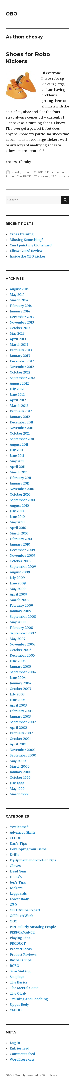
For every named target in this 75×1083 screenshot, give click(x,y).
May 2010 (17, 522)
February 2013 (21, 350)
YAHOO (15, 1010)
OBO (11, 14)
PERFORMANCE (22, 932)
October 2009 (20, 561)
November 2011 (21, 428)
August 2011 (19, 444)
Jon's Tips (18, 882)
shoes (44, 176)
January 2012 (20, 417)
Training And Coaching (29, 999)
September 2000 (23, 755)
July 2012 (17, 389)
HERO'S (16, 877)
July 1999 (17, 783)
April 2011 (17, 467)
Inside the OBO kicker (27, 256)
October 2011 (20, 433)
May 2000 (18, 761)
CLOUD (15, 838)
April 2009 (18, 594)
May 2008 (18, 622)
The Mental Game (24, 988)
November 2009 (22, 555)
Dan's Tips (18, 844)
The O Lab (18, 993)
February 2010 (21, 539)
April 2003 (18, 705)
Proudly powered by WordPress (36, 1075)
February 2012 (21, 411)
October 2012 (20, 372)
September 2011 (22, 439)
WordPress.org (22, 1059)
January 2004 (20, 683)
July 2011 (16, 450)
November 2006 (22, 644)
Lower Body (19, 899)
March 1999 (19, 794)
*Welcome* (19, 827)
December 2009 (22, 550)
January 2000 (20, 772)
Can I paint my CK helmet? (31, 245)
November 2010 (22, 489)
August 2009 (20, 572)
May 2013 (17, 333)
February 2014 (21, 306)
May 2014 (17, 295)
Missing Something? (26, 240)
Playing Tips (20, 938)
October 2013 (20, 328)
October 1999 (20, 777)
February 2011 (20, 478)
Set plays (17, 977)
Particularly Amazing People (33, 927)
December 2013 (22, 317)
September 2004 (23, 672)
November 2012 (22, 367)
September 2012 (22, 378)
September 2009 (23, 567)
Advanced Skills (23, 832)
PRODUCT (30, 176)
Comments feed (22, 1054)
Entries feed (19, 1048)
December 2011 (21, 422)
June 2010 (17, 517)
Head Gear (18, 871)
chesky (16, 172)
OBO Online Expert (25, 910)
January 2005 (20, 666)
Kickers (16, 888)
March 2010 (19, 533)
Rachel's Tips (21, 960)
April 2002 (18, 728)
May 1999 (17, 789)
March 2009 (19, 600)
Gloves (15, 866)
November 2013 (22, 322)
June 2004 (18, 678)
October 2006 (20, 650)
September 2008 (23, 617)
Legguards (18, 893)
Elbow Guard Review (26, 251)
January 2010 (20, 544)
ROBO (14, 966)
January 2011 (19, 483)
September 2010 (22, 500)
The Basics (19, 982)
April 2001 (18, 744)
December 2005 (22, 655)
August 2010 (19, 506)
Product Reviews (23, 955)
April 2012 (18, 400)
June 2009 (18, 583)
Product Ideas (21, 949)
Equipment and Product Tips (33, 860)
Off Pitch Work (21, 916)
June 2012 (17, 394)
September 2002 (23, 722)
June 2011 (17, 456)
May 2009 (18, 589)
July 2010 (17, 511)
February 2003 (21, 711)
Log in (15, 1043)
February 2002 (21, 733)
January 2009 (20, 611)
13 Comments (60, 176)
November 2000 (22, 750)
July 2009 (17, 578)
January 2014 (20, 311)
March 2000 (20, 766)
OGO (13, 921)
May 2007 (17, 639)
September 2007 (23, 633)
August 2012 (19, 383)
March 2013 (19, 345)
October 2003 (20, 689)
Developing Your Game (28, 849)
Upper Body (19, 1004)
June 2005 (18, 661)
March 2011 (19, 472)
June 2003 (17, 700)
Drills (14, 855)
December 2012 (22, 361)
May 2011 (17, 461)
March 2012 (19, 406)
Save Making (20, 971)
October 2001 (20, 739)
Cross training (21, 234)
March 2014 (19, 300)
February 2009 (21, 605)
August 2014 (19, 289)
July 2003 (17, 694)
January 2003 (20, 716)
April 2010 (18, 528)
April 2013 (18, 339)
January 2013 (20, 356)
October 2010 (20, 494)
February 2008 (21, 628)
